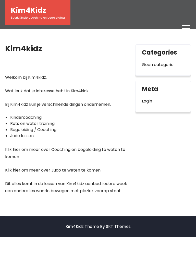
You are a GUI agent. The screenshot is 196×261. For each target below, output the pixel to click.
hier (16, 149)
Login (147, 101)
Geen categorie (158, 65)
